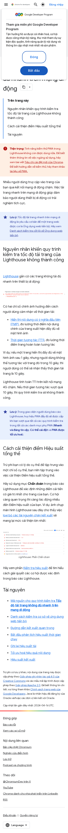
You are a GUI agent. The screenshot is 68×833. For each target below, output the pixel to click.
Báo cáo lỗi (9, 724)
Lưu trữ (7, 759)
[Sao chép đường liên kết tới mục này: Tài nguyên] (28, 590)
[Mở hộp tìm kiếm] (35, 4)
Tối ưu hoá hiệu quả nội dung (30, 653)
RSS (5, 799)
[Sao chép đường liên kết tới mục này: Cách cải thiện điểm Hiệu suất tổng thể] (24, 454)
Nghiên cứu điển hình (15, 753)
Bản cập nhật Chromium (17, 747)
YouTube (8, 787)
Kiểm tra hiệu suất (35, 568)
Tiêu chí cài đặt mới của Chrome (44, 162)
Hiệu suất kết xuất (23, 660)
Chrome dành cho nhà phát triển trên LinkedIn (30, 793)
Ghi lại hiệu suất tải (23, 646)
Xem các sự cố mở (14, 730)
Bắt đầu (34, 71)
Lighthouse (11, 276)
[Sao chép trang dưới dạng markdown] (23, 87)
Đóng (34, 57)
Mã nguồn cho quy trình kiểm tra (36, 605)
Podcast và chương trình (17, 765)
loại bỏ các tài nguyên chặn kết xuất (28, 515)
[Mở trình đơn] (6, 4)
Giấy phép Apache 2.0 (27, 685)
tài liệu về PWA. (19, 171)
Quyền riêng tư (29, 815)
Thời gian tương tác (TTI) (27, 340)
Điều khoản (9, 815)
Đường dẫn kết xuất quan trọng (32, 628)
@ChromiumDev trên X (17, 781)
